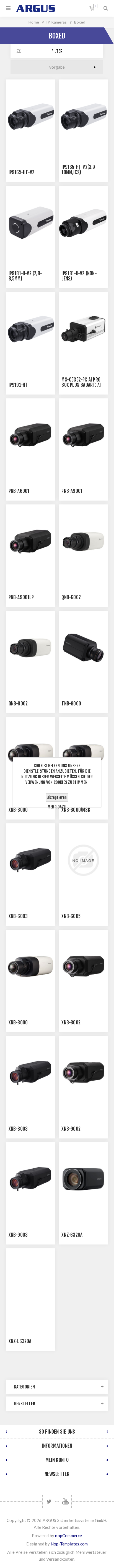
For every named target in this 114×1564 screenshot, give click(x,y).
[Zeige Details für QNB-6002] (83, 541)
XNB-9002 (71, 1129)
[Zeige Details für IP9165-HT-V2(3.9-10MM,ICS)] (83, 116)
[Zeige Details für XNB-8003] (30, 1073)
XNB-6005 (71, 916)
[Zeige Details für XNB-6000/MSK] (83, 754)
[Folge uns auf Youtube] (65, 1501)
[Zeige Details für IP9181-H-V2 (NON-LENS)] (83, 223)
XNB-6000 (18, 810)
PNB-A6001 (19, 491)
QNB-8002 (18, 704)
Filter (57, 51)
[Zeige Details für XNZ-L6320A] (30, 1285)
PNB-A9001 (71, 491)
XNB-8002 (71, 1023)
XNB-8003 (18, 1129)
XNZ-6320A (71, 1235)
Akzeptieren (57, 797)
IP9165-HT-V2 (21, 172)
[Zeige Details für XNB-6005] (83, 860)
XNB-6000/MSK (75, 810)
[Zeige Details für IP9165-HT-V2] (30, 116)
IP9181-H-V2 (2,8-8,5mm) (25, 276)
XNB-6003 (18, 916)
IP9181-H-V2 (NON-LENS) (79, 276)
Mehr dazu (57, 807)
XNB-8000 (18, 1023)
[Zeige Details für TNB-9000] (83, 648)
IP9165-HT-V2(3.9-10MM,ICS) (79, 169)
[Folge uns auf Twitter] (48, 1501)
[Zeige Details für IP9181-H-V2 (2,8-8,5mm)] (30, 223)
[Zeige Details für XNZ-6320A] (83, 1179)
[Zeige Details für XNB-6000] (30, 754)
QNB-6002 (71, 597)
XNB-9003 (18, 1235)
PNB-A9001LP (21, 597)
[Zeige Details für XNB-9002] (83, 1073)
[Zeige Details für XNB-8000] (30, 967)
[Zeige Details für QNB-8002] (30, 648)
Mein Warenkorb (95, 5)
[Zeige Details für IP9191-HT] (30, 329)
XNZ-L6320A (20, 1341)
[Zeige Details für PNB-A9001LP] (30, 541)
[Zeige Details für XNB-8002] (83, 967)
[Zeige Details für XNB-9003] (30, 1179)
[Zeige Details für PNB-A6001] (30, 435)
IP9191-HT (18, 385)
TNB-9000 (71, 704)
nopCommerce (68, 1535)
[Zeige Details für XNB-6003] (30, 860)
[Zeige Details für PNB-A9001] (83, 435)
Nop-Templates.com (69, 1543)
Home (33, 22)
